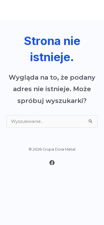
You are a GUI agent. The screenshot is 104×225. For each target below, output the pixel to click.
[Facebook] (52, 162)
